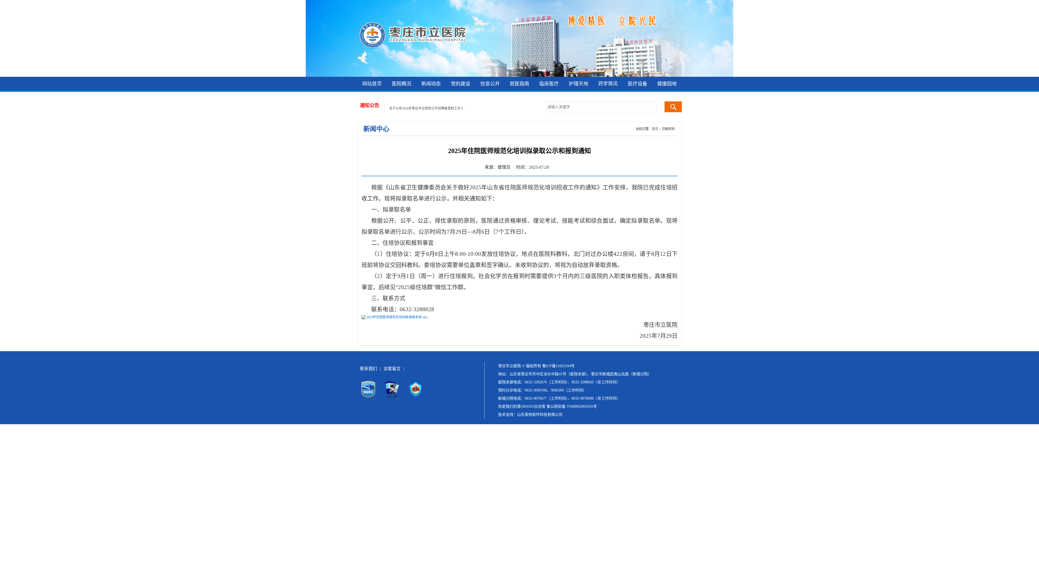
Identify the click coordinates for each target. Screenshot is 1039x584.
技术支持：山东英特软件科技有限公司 (530, 415)
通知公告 (369, 105)
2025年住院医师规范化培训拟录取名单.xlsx (397, 317)
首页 (655, 129)
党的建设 (460, 84)
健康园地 (667, 84)
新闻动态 (431, 84)
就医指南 (519, 84)
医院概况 (401, 84)
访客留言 (392, 368)
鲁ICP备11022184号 (558, 366)
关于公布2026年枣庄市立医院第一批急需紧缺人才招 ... (428, 108)
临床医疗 (549, 84)
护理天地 (578, 84)
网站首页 (372, 84)
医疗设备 (637, 84)
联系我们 (368, 368)
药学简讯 (608, 84)
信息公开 (490, 84)
